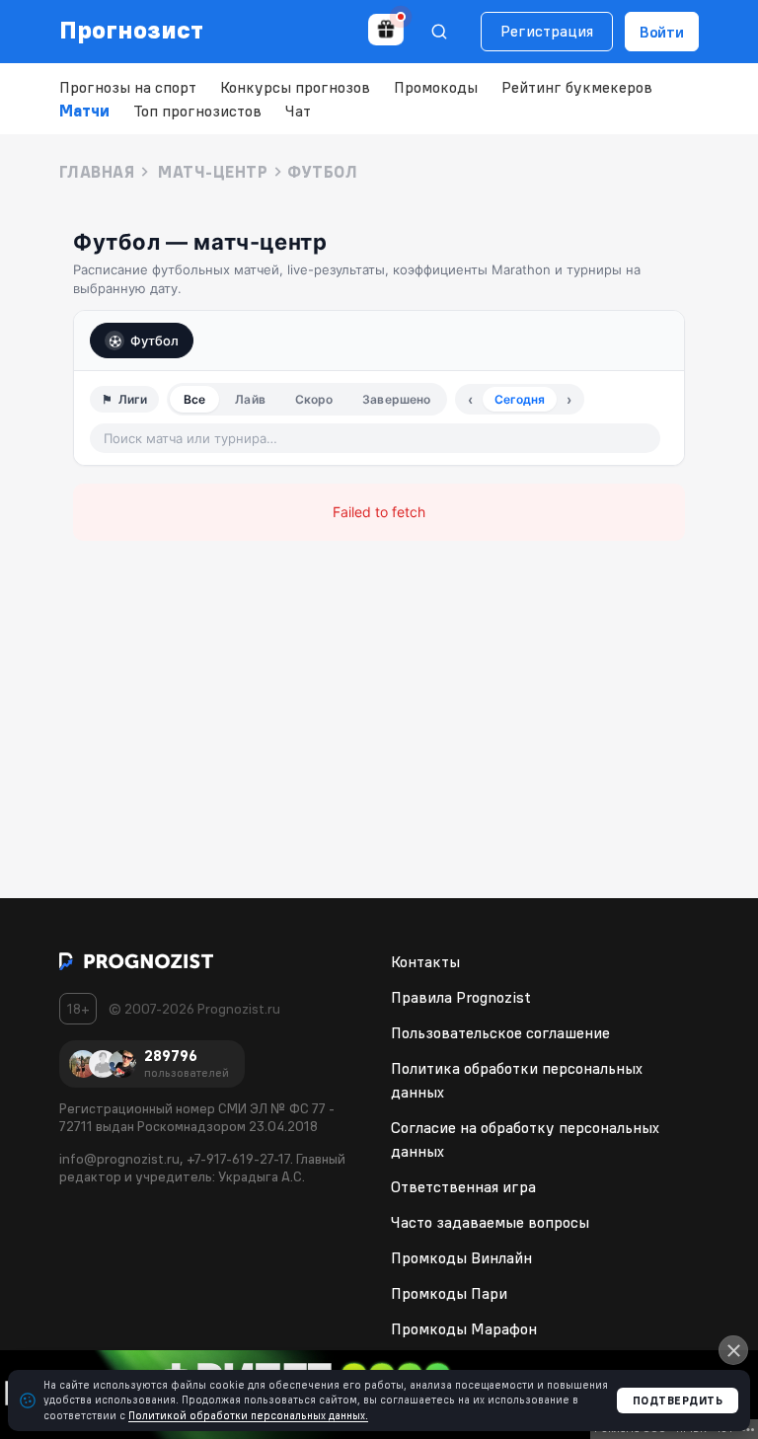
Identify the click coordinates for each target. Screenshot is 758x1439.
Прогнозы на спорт (127, 87)
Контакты (425, 961)
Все (194, 399)
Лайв (250, 399)
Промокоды (436, 87)
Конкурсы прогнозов (295, 87)
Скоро (314, 399)
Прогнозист (131, 29)
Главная (96, 172)
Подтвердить (678, 1400)
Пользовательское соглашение (500, 1032)
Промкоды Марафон (464, 1328)
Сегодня (519, 399)
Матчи (84, 110)
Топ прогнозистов (197, 110)
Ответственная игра (463, 1186)
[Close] (733, 1350)
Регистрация (546, 30)
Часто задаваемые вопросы (490, 1222)
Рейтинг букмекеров (576, 87)
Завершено (396, 399)
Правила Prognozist (461, 997)
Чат (298, 110)
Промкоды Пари (449, 1293)
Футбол (154, 340)
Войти (662, 31)
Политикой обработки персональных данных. (248, 1415)
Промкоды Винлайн (461, 1257)
